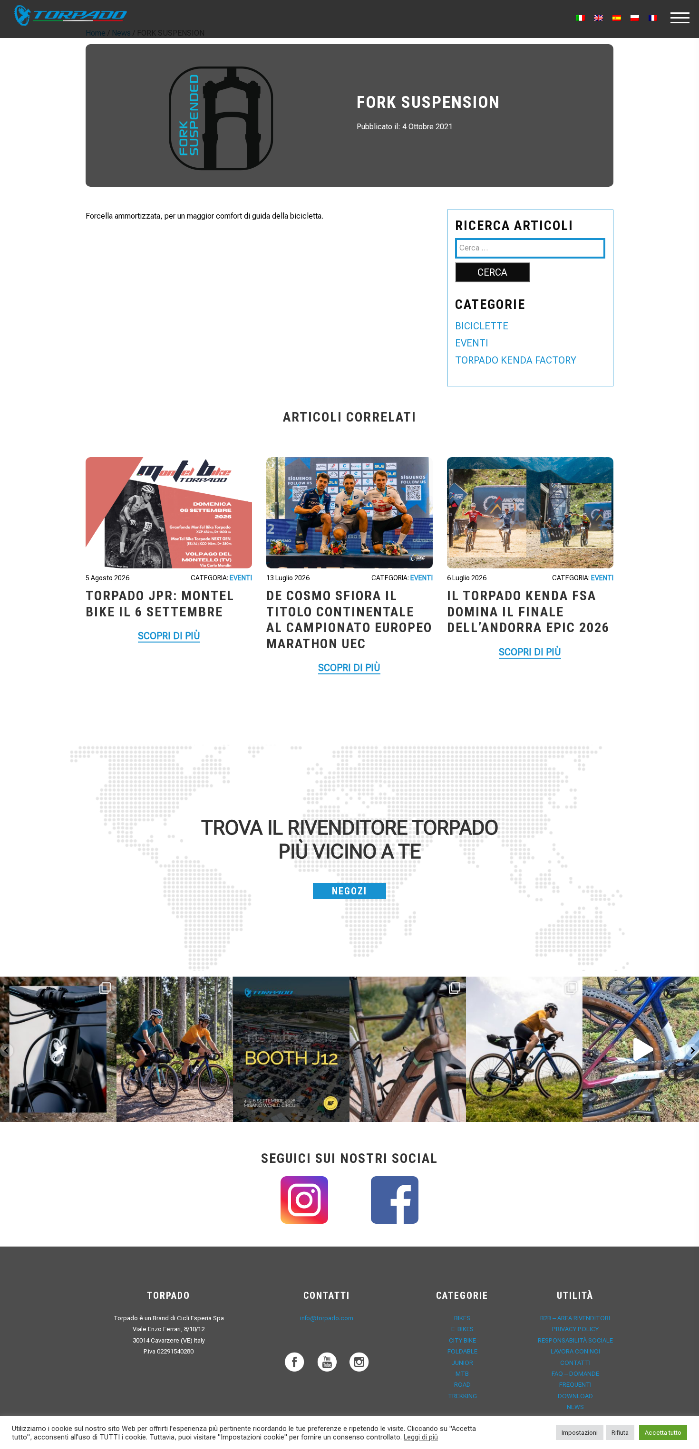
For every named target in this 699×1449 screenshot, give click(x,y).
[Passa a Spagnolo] (617, 17)
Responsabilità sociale (575, 1340)
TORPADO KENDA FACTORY (515, 360)
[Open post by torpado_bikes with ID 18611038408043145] (291, 1049)
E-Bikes (462, 1329)
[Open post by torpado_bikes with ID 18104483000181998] (408, 1049)
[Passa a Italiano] (581, 17)
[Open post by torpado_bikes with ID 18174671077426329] (524, 1049)
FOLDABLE (462, 1351)
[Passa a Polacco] (635, 17)
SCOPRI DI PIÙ (169, 636)
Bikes (462, 1318)
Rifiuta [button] (620, 1432)
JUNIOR (462, 1362)
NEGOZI (349, 891)
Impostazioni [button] (580, 1432)
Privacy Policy (575, 1329)
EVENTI (471, 343)
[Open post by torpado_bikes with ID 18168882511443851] (58, 1049)
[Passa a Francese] (653, 17)
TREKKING (462, 1396)
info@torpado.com (326, 1318)
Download (575, 1396)
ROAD (462, 1384)
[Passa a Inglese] (599, 17)
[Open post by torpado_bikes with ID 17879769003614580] (640, 1049)
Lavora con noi (575, 1351)
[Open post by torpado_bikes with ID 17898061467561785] (174, 1049)
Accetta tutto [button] (663, 1432)
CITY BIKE (462, 1340)
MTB (462, 1373)
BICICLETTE (481, 326)
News (575, 1407)
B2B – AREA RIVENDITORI (575, 1318)
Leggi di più (421, 1437)
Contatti (575, 1362)
